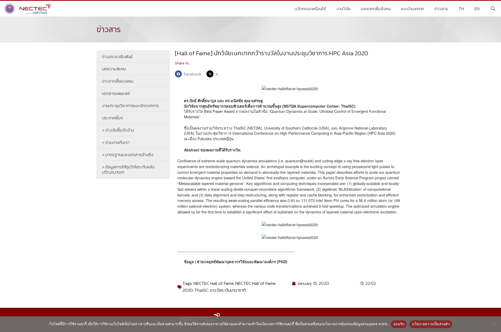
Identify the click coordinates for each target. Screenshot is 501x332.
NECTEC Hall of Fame (214, 283)
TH (461, 8)
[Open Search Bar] (493, 8)
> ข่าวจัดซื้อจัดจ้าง (118, 130)
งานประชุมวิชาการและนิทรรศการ (130, 105)
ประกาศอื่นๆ (112, 117)
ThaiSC (201, 290)
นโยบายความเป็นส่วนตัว (431, 324)
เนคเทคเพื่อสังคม (376, 8)
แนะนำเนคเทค (412, 8)
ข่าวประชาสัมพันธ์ (117, 56)
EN (477, 8)
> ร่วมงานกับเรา (116, 142)
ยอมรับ (398, 324)
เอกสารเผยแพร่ (116, 93)
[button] (189, 73)
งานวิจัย (343, 8)
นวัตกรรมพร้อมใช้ (310, 8)
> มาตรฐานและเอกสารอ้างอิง (127, 154)
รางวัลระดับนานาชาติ (228, 290)
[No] (494, 324)
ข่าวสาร (441, 8)
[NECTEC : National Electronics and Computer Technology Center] (28, 8)
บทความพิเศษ (114, 68)
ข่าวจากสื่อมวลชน (117, 81)
